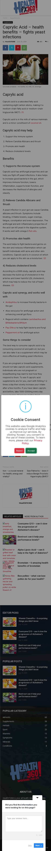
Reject (19, 450)
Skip (30, 845)
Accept (31, 450)
